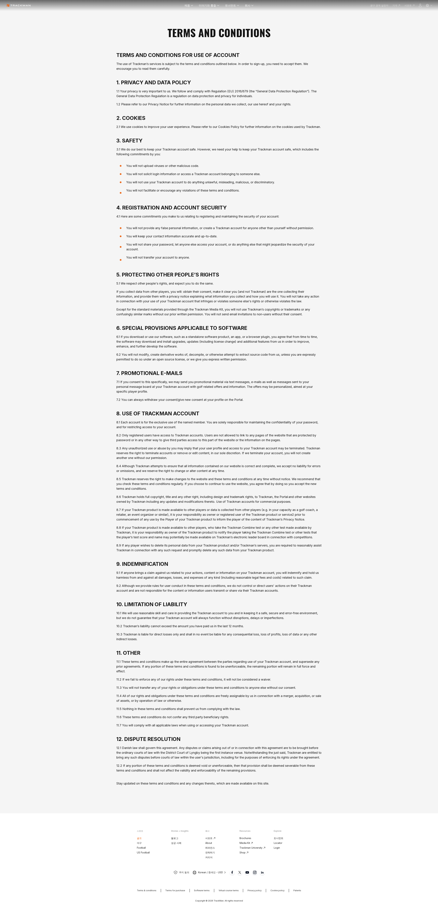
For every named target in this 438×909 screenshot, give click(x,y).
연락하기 (210, 852)
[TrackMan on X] (239, 872)
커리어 (208, 857)
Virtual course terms (229, 890)
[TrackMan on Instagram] (254, 872)
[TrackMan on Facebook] (232, 872)
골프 (139, 838)
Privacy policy (255, 890)
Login (277, 847)
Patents (297, 890)
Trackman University (251, 847)
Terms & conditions (146, 890)
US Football (143, 852)
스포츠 (140, 831)
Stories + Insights (180, 831)
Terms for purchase (175, 890)
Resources (245, 831)
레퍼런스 (210, 847)
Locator (278, 842)
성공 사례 (176, 842)
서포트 (408, 5)
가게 (394, 5)
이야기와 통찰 (207, 5)
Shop (243, 852)
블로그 (174, 838)
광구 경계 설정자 (379, 5)
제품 (187, 5)
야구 (139, 842)
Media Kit (245, 842)
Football (141, 847)
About (208, 842)
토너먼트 (230, 5)
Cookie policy (277, 890)
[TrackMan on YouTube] (247, 872)
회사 (247, 5)
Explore (277, 831)
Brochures (245, 838)
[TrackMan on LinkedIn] (262, 872)
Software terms (202, 890)
